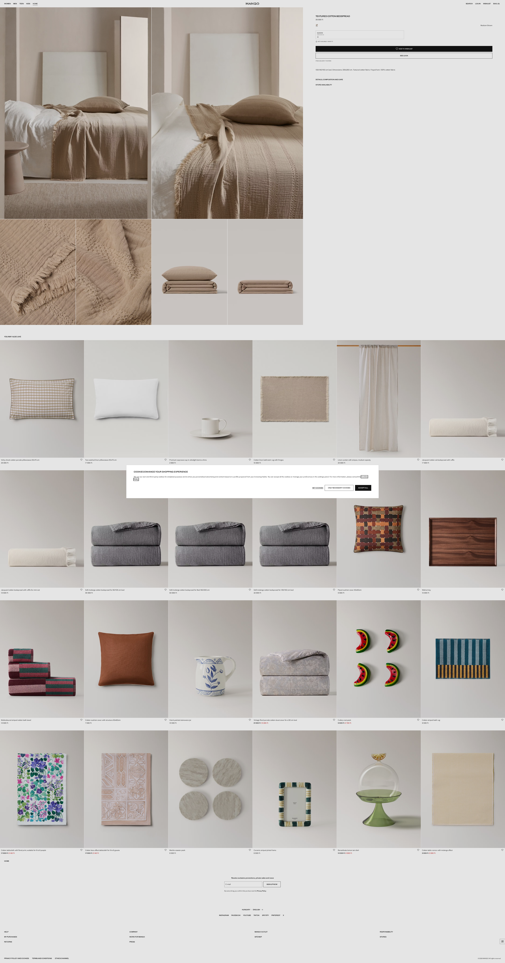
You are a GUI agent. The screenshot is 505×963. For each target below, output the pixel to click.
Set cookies (317, 488)
